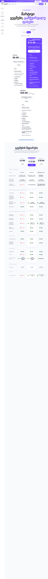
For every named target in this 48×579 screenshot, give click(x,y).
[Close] (47, 1)
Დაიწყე (34, 51)
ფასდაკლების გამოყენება (38, 1)
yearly (29, 32)
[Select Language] (45, 4)
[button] (28, 35)
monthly (24, 32)
